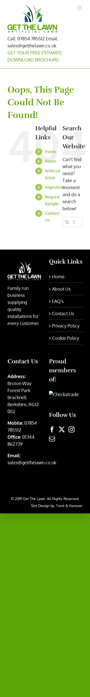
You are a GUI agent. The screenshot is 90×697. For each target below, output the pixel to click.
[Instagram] (71, 429)
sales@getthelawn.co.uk (32, 462)
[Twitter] (62, 429)
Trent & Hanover (69, 506)
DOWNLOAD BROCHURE (33, 59)
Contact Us (63, 313)
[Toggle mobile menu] (79, 7)
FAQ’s (58, 301)
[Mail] (52, 439)
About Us (61, 289)
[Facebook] (52, 429)
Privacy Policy (66, 325)
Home (50, 151)
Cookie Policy (65, 338)
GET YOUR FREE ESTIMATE (35, 52)
